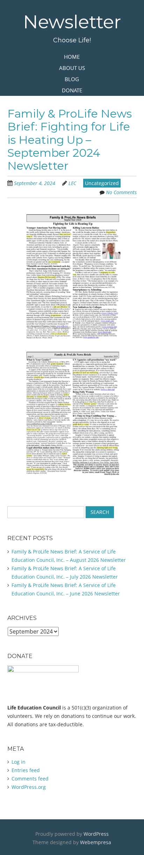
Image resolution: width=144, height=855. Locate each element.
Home (72, 56)
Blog (72, 79)
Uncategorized (102, 183)
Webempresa (95, 842)
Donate (72, 90)
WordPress (96, 834)
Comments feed (30, 778)
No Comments (121, 192)
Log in (19, 761)
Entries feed (26, 770)
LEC (72, 183)
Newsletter (72, 22)
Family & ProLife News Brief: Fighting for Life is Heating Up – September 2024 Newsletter (69, 139)
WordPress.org (29, 787)
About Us (72, 67)
